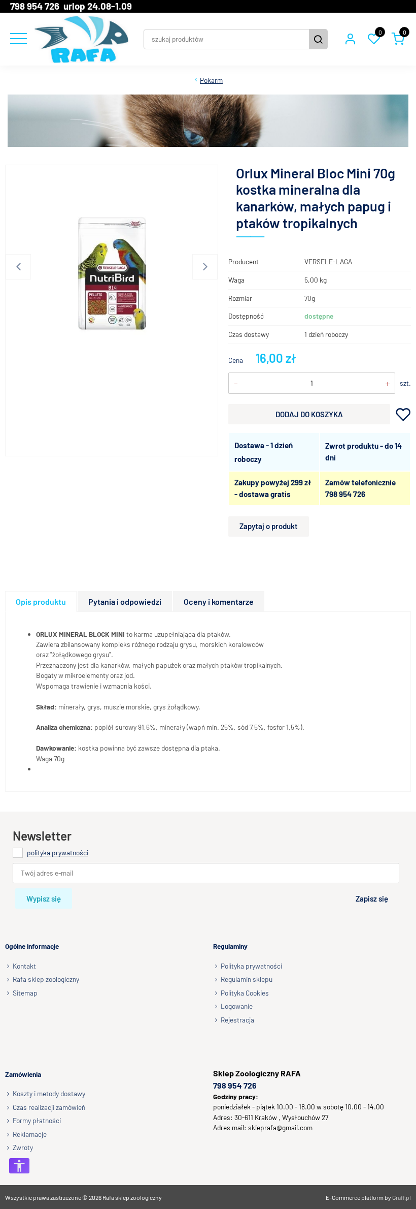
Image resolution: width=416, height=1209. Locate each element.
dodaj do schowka (403, 414)
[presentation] (41, 601)
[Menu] (17, 39)
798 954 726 (345, 494)
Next (205, 267)
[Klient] (350, 39)
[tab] (41, 601)
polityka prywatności (57, 852)
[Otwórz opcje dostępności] (19, 1165)
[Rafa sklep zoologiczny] (81, 39)
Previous (18, 267)
